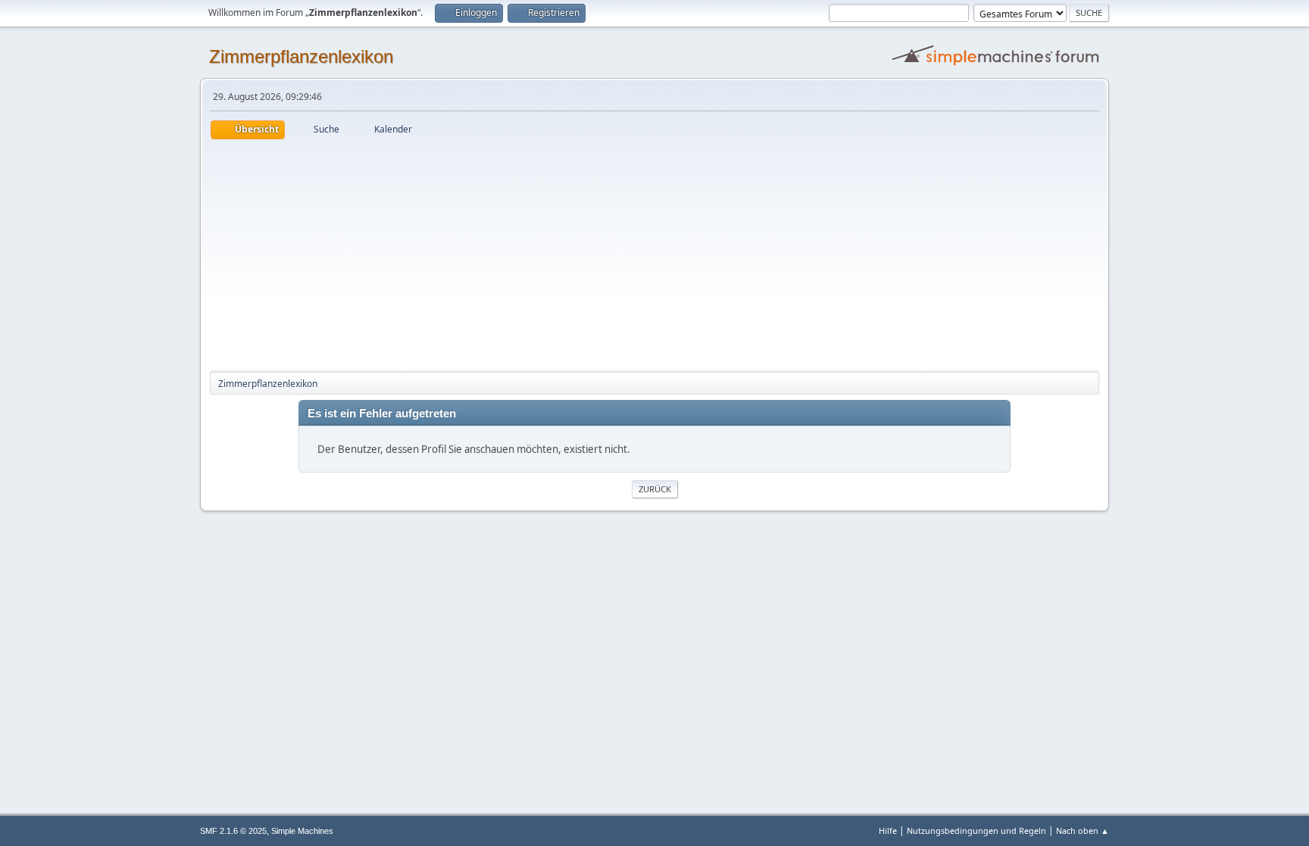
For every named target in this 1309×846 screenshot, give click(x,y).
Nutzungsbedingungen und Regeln (976, 830)
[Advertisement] (654, 253)
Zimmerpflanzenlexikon (301, 56)
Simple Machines (302, 830)
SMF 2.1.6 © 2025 (233, 830)
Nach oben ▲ (1082, 830)
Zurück (655, 489)
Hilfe (888, 830)
